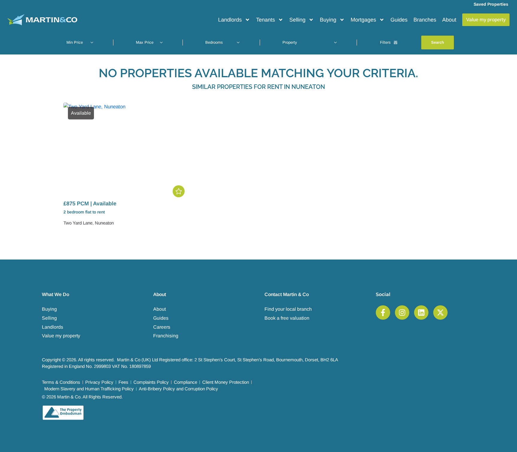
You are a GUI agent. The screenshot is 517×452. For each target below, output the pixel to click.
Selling (297, 20)
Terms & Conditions (61, 382)
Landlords (230, 20)
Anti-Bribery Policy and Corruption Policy (178, 388)
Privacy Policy (99, 382)
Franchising (165, 335)
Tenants (265, 20)
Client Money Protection (225, 382)
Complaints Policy (151, 382)
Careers (161, 327)
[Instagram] (402, 312)
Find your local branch (288, 309)
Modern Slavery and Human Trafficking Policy (89, 388)
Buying (328, 20)
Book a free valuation (286, 318)
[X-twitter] (440, 312)
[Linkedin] (421, 312)
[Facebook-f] (383, 312)
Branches (424, 20)
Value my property (61, 335)
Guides (398, 20)
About (449, 20)
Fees (123, 382)
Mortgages (363, 20)
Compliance (185, 382)
